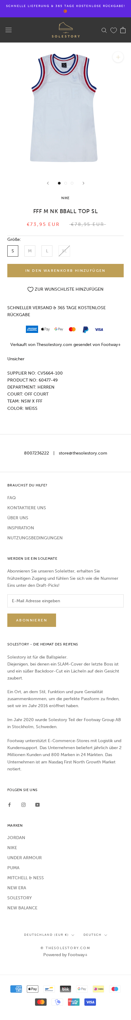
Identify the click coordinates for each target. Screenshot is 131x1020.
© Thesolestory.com (65, 948)
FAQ (11, 497)
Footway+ (111, 344)
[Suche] (104, 30)
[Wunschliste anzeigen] (113, 30)
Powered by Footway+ (65, 954)
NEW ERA (16, 887)
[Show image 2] (65, 183)
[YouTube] (37, 804)
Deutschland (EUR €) (46, 935)
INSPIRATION (20, 528)
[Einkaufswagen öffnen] (123, 30)
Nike (65, 198)
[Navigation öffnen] (8, 30)
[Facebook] (9, 804)
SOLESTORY (19, 898)
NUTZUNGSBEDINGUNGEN (35, 538)
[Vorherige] (48, 183)
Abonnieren (31, 620)
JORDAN (16, 837)
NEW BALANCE (22, 908)
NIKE (12, 847)
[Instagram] (23, 804)
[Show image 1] (59, 183)
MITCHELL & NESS (25, 877)
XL (64, 251)
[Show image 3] (72, 183)
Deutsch (92, 935)
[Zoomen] (118, 57)
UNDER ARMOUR (24, 857)
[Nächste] (83, 183)
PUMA (13, 867)
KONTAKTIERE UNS (26, 507)
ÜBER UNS (17, 517)
